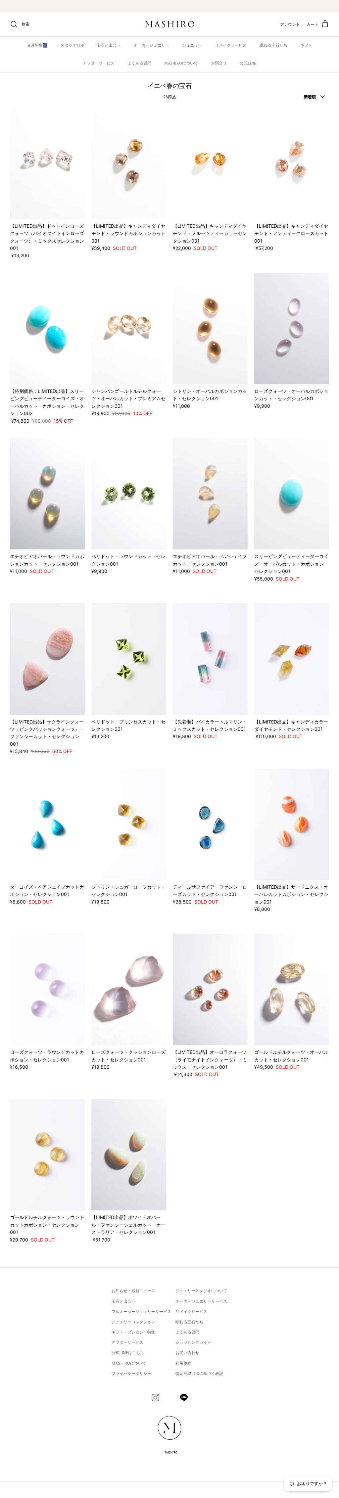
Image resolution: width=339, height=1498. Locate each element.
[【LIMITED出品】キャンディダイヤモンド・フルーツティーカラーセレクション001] (210, 163)
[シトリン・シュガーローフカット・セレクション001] (128, 824)
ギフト (306, 45)
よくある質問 (139, 63)
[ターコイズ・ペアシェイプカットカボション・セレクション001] (47, 824)
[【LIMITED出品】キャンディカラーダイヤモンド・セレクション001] (291, 659)
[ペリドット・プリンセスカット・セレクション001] (128, 659)
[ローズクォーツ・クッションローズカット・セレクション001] (128, 989)
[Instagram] (155, 1397)
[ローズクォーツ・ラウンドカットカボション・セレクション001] (47, 989)
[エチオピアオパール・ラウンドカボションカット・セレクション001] (47, 493)
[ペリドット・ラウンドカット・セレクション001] (128, 493)
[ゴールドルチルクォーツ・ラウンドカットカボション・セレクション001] (47, 1154)
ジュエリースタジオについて (201, 1290)
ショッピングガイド (193, 1342)
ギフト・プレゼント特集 (133, 1332)
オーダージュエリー (151, 45)
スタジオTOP (72, 45)
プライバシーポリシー (131, 1373)
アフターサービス (99, 63)
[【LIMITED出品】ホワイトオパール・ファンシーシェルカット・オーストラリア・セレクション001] (128, 1154)
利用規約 (183, 1363)
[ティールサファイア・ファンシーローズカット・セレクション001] (210, 824)
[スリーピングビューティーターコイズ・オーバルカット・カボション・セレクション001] (291, 493)
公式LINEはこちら (128, 1352)
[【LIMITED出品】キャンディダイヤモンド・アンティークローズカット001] (291, 163)
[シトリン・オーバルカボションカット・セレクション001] (210, 328)
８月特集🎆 (37, 45)
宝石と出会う (109, 45)
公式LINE (248, 63)
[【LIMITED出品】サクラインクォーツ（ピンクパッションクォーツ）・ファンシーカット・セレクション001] (47, 659)
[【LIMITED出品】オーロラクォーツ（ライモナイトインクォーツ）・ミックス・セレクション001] (210, 989)
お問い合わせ (187, 1352)
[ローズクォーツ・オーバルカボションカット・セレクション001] (291, 328)
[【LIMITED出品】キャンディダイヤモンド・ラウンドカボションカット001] (128, 163)
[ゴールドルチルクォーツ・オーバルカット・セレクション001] (291, 989)
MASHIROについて (181, 63)
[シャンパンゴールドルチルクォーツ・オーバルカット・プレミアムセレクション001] (128, 328)
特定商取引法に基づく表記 (199, 1373)
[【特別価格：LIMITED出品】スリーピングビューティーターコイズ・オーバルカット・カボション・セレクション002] (47, 328)
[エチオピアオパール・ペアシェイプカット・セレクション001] (210, 493)
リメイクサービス (231, 45)
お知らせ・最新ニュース (133, 1290)
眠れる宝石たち (273, 45)
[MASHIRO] (169, 24)
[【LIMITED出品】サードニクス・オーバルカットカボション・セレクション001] (291, 824)
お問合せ (219, 63)
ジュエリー (192, 45)
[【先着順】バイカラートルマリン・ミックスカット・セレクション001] (210, 659)
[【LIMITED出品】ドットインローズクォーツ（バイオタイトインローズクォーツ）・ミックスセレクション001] (47, 163)
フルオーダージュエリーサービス (141, 1311)
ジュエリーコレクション (133, 1321)
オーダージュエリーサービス (201, 1301)
